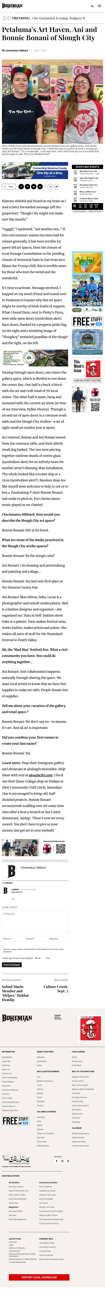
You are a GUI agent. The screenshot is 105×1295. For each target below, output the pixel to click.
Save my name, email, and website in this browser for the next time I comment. (33, 950)
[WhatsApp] (40, 186)
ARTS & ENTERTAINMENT (48, 1071)
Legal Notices (14, 1251)
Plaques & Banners (10, 1110)
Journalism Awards (47, 1247)
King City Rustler (46, 1199)
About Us (6, 1069)
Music (39, 1097)
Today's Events (78, 1137)
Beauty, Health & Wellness (83, 1089)
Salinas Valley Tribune (48, 1215)
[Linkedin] (34, 186)
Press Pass (41, 1142)
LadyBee (15, 889)
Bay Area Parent (16, 1211)
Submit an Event (79, 1142)
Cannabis (76, 1093)
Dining (74, 1057)
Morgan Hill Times (46, 1207)
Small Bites (76, 1065)
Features (40, 1057)
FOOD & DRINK (78, 1052)
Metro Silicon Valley (17, 1195)
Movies (40, 1093)
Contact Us (6, 1073)
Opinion (40, 1129)
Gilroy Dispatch (45, 1187)
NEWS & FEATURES (45, 1052)
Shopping (76, 1122)
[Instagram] (62, 1161)
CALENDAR (77, 1128)
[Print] (56, 186)
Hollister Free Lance (47, 1195)
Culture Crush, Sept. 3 (56, 988)
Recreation (76, 1110)
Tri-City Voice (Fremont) (49, 1223)
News (39, 1065)
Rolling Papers (43, 1146)
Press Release (8, 1082)
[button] (92, 6)
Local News (42, 1061)
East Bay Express (16, 1187)
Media (39, 1125)
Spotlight (41, 1101)
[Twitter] (27, 186)
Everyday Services (79, 1097)
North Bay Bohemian (17, 1199)
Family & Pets (77, 1101)
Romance (76, 1118)
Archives (5, 1094)
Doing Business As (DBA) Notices (23, 1259)
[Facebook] (21, 186)
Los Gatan (43, 1203)
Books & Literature (44, 1081)
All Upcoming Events (80, 1133)
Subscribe (6, 1061)
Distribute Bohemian (10, 1102)
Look (39, 1121)
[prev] (4, 18)
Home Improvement (80, 1105)
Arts (38, 1077)
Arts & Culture (78, 1081)
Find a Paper (7, 1098)
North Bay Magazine (17, 1219)
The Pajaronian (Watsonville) (51, 1219)
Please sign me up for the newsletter (18, 958)
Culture (40, 1089)
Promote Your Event (80, 1146)
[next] (9, 18)
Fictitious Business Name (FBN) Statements (22, 1255)
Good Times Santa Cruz (19, 1191)
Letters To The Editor (45, 1133)
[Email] (49, 186)
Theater (40, 1105)
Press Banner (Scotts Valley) (51, 1211)
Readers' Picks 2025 (80, 1077)
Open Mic (41, 1137)
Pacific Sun (13, 1203)
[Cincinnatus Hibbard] (11, 871)
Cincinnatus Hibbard (16, 50)
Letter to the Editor (10, 1078)
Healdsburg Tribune (47, 1191)
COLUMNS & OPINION (46, 1112)
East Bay (12, 1215)
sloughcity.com (40, 775)
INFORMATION (8, 1052)
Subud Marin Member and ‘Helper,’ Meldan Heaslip (15, 993)
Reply (13, 899)
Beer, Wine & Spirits (80, 1085)
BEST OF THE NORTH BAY (83, 1071)
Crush (39, 1085)
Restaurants (77, 1061)
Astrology (41, 1117)
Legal (11, 1245)
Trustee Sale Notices (17, 1262)
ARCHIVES (58, 1017)
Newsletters (7, 1057)
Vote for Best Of (8, 1106)
